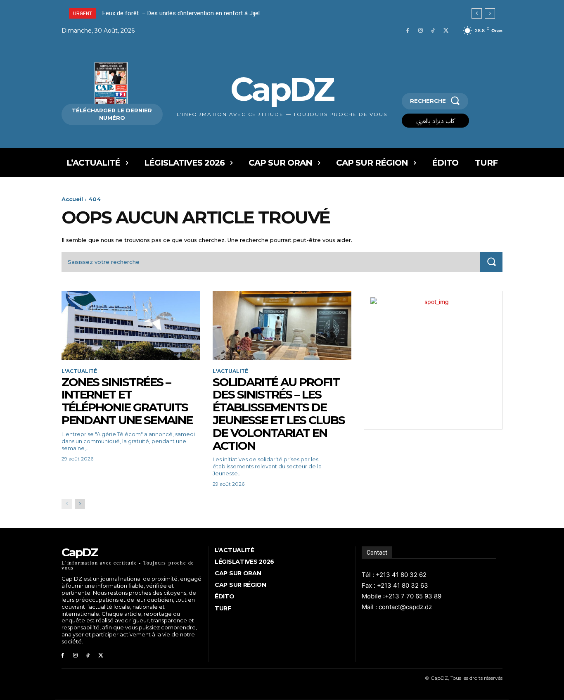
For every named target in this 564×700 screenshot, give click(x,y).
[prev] (477, 13)
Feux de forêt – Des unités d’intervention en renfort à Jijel (181, 13)
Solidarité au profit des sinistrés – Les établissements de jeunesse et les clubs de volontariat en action (279, 414)
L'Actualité (79, 371)
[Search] (491, 262)
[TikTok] (433, 30)
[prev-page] (67, 504)
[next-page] (80, 504)
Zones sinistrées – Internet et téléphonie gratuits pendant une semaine (128, 401)
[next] (490, 13)
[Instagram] (420, 30)
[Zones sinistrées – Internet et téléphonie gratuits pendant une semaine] (131, 325)
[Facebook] (407, 30)
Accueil (72, 199)
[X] (445, 30)
